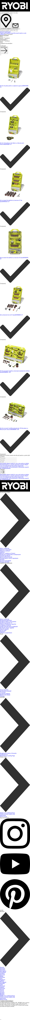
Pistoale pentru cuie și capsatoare (9, 558)
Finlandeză (3, 972)
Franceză (2, 974)
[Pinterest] (15, 909)
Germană (2, 968)
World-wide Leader (5, 694)
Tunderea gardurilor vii (6, 623)
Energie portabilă (4, 562)
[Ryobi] (15, 11)
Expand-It (2, 631)
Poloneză (2, 986)
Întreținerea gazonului (6, 620)
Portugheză (3, 982)
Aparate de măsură (5, 555)
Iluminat (2, 559)
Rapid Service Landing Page (7, 755)
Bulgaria (2, 994)
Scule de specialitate (5, 560)
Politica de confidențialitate (7, 813)
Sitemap (2, 696)
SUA (1, 978)
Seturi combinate (4, 548)
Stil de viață (3, 630)
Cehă (1, 984)
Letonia (2, 991)
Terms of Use (3, 816)
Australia (2, 977)
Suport (9, 32)
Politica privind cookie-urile (7, 814)
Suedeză (2, 973)
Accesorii (11, 33)
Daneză (2, 967)
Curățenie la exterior (5, 625)
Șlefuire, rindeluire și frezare (7, 553)
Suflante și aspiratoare (6, 632)
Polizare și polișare (5, 550)
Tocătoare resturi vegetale (7, 627)
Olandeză (2, 970)
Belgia (1, 976)
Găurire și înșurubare (5, 549)
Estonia (2, 989)
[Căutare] (17, 13)
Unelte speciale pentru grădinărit (9, 626)
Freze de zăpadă (4, 629)
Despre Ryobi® (4, 690)
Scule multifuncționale (6, 557)
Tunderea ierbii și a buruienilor (8, 621)
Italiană (2, 981)
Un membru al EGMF (5, 691)
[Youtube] (15, 878)
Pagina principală (4, 33)
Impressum (3, 815)
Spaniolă (2, 983)
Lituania (2, 992)
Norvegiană (3, 971)
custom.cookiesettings (7, 1001)
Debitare (2, 552)
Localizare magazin (5, 693)
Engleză (2, 987)
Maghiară (2, 979)
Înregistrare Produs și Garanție (8, 753)
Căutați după (3, 32)
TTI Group (2, 692)
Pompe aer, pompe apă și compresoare (10, 554)
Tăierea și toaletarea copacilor (8, 624)
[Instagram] (15, 848)
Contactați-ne (4, 754)
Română (2, 993)
